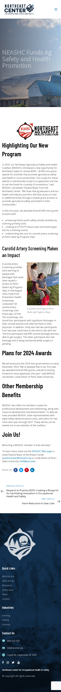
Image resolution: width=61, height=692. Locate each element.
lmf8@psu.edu (27, 461)
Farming (6, 86)
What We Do (8, 581)
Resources (7, 585)
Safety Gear (7, 590)
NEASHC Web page (42, 451)
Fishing (5, 620)
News (5, 594)
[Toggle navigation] (48, 9)
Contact (6, 599)
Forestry (6, 624)
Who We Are (8, 576)
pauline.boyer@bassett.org (17, 458)
